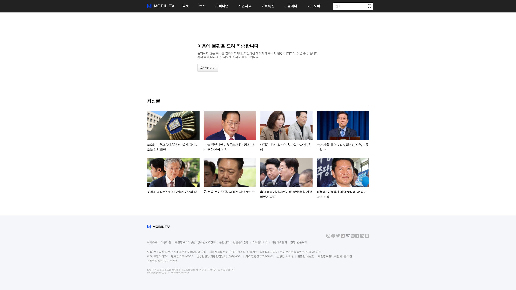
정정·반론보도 (298, 242)
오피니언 (221, 6)
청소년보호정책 (206, 242)
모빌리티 (290, 6)
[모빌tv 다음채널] (343, 236)
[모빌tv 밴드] (353, 236)
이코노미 (313, 6)
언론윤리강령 (241, 242)
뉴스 (202, 6)
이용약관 (166, 242)
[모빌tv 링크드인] (362, 236)
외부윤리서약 (260, 242)
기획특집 (267, 6)
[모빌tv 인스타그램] (328, 236)
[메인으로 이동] (160, 7)
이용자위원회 (279, 242)
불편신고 (224, 242)
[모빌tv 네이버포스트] (367, 236)
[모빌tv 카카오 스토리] (357, 236)
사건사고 (244, 6)
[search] (369, 6)
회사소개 (152, 242)
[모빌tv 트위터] (338, 236)
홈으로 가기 (208, 67)
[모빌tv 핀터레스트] (333, 236)
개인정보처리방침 (185, 242)
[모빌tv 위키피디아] (348, 236)
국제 (185, 6)
